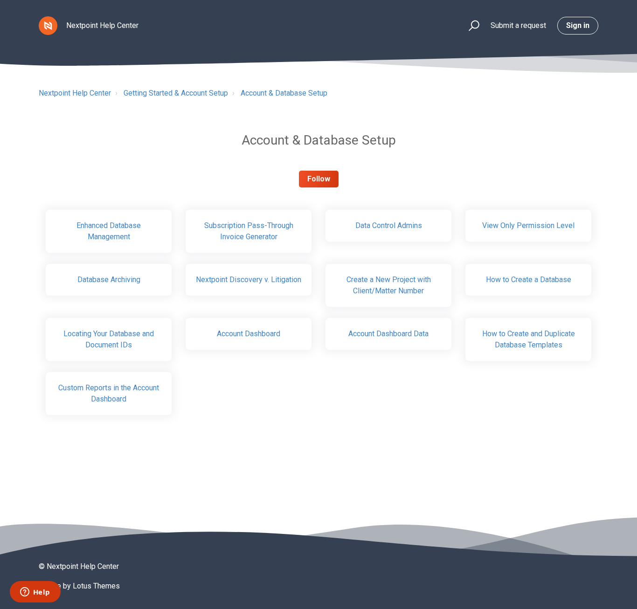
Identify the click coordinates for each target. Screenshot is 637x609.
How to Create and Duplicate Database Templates (528, 339)
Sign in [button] (577, 25)
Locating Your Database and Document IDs (108, 339)
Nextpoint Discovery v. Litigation (248, 279)
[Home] (48, 25)
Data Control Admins (388, 225)
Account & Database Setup (284, 93)
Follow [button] (318, 178)
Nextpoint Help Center (75, 93)
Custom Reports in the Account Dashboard (108, 393)
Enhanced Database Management (108, 231)
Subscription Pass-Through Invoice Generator (248, 231)
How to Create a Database (528, 279)
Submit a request (518, 25)
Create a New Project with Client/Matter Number (388, 285)
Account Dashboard (248, 333)
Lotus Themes (96, 585)
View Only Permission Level (528, 225)
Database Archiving (108, 279)
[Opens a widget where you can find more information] (35, 592)
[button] (469, 26)
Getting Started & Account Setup (176, 93)
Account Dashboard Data (388, 333)
